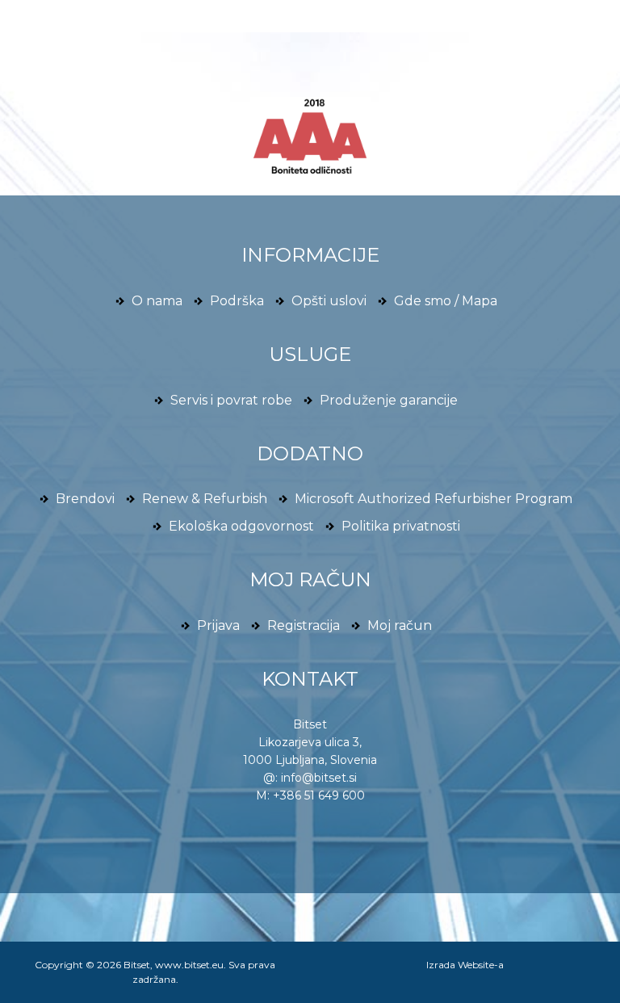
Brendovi (85, 498)
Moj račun (399, 625)
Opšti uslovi (329, 300)
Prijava (218, 625)
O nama (157, 300)
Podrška (237, 300)
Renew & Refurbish (204, 498)
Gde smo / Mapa (445, 300)
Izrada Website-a (465, 965)
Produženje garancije (389, 400)
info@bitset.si (319, 777)
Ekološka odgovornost (241, 526)
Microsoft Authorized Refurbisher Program (433, 498)
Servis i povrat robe (231, 400)
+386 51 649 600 (319, 795)
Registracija (303, 625)
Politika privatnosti (400, 526)
